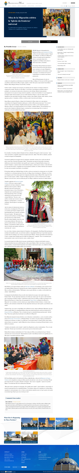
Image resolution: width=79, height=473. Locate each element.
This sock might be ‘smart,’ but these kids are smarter (65, 71)
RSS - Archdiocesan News (26, 459)
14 (64, 418)
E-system (14, 471)
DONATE (73, 6)
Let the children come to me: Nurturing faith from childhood (65, 49)
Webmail (23, 462)
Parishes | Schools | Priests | (33, 3)
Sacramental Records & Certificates (45, 457)
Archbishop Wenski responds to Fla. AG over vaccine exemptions (65, 56)
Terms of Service (72, 471)
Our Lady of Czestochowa (14, 318)
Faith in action (60, 59)
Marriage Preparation (42, 455)
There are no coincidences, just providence (65, 88)
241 (46, 418)
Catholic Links (24, 454)
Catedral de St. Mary (48, 52)
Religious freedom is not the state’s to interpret (66, 79)
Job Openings (23, 457)
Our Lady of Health (29, 286)
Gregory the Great (9, 312)
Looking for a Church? (42, 454)
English (30, 41)
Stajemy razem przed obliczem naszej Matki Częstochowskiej (65, 86)
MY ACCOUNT (38, 6)
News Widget (23, 455)
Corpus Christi (33, 300)
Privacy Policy (64, 471)
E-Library (23, 460)
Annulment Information (43, 459)
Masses (40, 3)
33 (12, 431)
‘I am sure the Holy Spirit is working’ (64, 63)
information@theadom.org (9, 460)
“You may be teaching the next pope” (64, 74)
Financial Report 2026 (61, 65)
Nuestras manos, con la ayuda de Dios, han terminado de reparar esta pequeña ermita (65, 91)
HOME (9, 6)
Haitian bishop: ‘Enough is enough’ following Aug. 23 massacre (66, 53)
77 (29, 418)
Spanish (49, 41)
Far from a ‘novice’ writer (62, 61)
